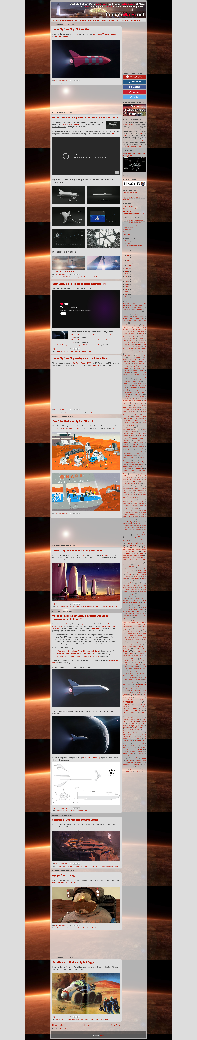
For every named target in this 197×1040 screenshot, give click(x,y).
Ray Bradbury (135, 657)
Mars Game (138, 555)
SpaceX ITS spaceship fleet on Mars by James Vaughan (78, 550)
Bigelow (128, 354)
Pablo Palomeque (140, 631)
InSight (132, 470)
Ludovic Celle (126, 516)
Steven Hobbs (140, 717)
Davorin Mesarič (133, 407)
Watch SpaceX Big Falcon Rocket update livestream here (79, 283)
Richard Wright (134, 666)
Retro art (107, 1019)
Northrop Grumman (138, 619)
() (69, 124)
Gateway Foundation (138, 446)
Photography (126, 649)
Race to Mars (126, 657)
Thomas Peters (129, 742)
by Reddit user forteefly (91, 758)
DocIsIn (137, 414)
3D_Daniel (134, 303)
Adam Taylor (141, 307)
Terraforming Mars (139, 727)
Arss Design (133, 336)
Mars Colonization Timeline (64, 20)
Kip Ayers (142, 501)
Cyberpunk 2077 (127, 400)
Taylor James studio (128, 725)
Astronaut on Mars (61, 516)
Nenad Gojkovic (140, 613)
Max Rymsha (135, 589)
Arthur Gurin (141, 340)
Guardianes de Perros (128, 459)
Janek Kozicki (142, 481)
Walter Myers (129, 760)
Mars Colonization (72, 516)
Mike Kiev (131, 596)
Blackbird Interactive (128, 355)
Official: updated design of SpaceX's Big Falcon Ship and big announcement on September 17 (80, 617)
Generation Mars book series (130, 448)
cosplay (133, 398)
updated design (87, 624)
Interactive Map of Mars (130, 192)
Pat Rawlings (141, 635)
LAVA (133, 507)
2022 (126, 276)
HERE (113, 134)
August (129, 243)
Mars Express (140, 553)
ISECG (139, 475)
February (129, 263)
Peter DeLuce (140, 642)
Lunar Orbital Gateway (129, 520)
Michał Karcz (126, 594)
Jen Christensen (137, 485)
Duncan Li (143, 420)
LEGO (136, 508)
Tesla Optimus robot (138, 731)
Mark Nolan (128, 529)
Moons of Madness (139, 604)
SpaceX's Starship (128, 206)
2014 (126, 297)
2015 (126, 294)
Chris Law (132, 383)
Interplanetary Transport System (65, 606)
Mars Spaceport (89, 866)
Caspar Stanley (134, 376)
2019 (126, 284)
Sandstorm (133, 683)
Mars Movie (126, 565)
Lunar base (131, 518)
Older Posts (115, 1025)
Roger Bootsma (140, 671)
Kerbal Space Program (130, 499)
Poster (131, 653)
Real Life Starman (133, 659)
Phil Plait (140, 644)
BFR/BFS (58, 83)
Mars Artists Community (130, 225)
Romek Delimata (140, 673)
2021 (126, 279)
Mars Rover (89, 1019)
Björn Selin (142, 354)
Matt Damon (126, 585)
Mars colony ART (80, 20)
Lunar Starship (127, 522)
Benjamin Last (133, 352)
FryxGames (126, 444)
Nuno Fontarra (136, 620)
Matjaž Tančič (131, 583)
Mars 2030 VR (136, 533)
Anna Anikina (141, 331)
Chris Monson (140, 383)
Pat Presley (133, 635)
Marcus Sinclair (142, 523)
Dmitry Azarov (128, 413)
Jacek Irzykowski (129, 477)
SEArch (137, 686)
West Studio (141, 762)
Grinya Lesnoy (134, 457)
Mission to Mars (140, 598)
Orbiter (136, 628)
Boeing (142, 359)
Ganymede (126, 446)
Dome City (143, 414)
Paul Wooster (138, 639)
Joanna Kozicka (140, 486)
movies (141, 133)
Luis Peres (135, 516)
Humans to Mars (133, 464)
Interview (133, 475)
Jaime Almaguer (127, 479)
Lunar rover (141, 520)
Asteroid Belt (143, 342)
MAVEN (127, 589)
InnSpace (125, 470)
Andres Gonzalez (136, 327)
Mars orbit (131, 567)
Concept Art (138, 394)
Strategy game (135, 719)
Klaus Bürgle (126, 503)
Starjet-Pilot (134, 708)
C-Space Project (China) (138, 368)
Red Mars (127, 660)
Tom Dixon (141, 745)
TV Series (137, 749)
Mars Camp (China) (137, 539)
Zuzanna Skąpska (141, 769)
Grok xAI (142, 457)
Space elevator (129, 697)
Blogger (102, 1035)
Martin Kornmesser (139, 580)
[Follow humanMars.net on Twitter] (134, 98)
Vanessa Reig (140, 753)
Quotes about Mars (139, 655)
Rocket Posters (142, 670)
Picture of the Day (73, 83)
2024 (126, 271)
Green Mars (141, 455)
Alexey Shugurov (127, 320)
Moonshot (125, 605)
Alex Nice (127, 314)
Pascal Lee (143, 633)
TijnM (143, 743)
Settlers (144, 690)
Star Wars (141, 706)
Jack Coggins (71, 1019)
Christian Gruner (136, 385)
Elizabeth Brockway (136, 424)
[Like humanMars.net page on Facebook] (134, 88)
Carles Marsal (126, 372)
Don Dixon (128, 416)
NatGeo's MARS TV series (136, 609)
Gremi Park (126, 457)
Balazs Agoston (131, 350)
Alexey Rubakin (140, 318)
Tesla (137, 729)
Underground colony (112, 866)
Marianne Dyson (129, 525)
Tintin (77, 34)
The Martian (137, 738)
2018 (126, 286)
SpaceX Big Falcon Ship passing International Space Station (80, 358)
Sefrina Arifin (135, 688)
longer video (94, 365)
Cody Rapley (140, 390)
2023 (126, 274)
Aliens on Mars (134, 322)
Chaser (131, 379)
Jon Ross (134, 492)
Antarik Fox (141, 333)
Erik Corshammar (129, 427)
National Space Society (129, 613)
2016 (126, 292)
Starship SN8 (133, 714)
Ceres (128, 378)
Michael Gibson (141, 593)
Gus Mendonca (140, 459)
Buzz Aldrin (126, 368)
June (128, 253)
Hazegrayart (65, 412)
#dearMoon (59, 277)
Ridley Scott (128, 668)
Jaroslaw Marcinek (130, 483)
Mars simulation (131, 572)
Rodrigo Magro (129, 671)
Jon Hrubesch (126, 492)
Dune (126, 422)
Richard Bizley (135, 664)
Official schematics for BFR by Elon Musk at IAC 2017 (76, 654)
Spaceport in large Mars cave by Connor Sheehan (75, 819)
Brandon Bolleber (127, 363)
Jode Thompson (135, 488)
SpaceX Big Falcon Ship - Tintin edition (70, 29)
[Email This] (73, 80)
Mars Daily (126, 199)
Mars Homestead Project (130, 559)
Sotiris (138, 694)
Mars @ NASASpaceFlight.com (132, 197)
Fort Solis (134, 442)
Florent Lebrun (136, 440)
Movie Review (133, 605)
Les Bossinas (132, 510)
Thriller (137, 742)
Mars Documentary (141, 549)
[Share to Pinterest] (79, 80)
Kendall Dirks (143, 497)
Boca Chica (133, 359)
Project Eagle (140, 653)
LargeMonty (143, 505)
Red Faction (143, 659)
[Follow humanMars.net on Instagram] (134, 83)
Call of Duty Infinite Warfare (130, 370)
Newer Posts (57, 1025)
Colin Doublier (127, 392)
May (128, 255)
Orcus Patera (143, 628)
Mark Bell (127, 527)
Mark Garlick (135, 527)
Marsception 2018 (139, 576)
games (125, 135)
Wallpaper (143, 758)
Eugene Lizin (141, 431)
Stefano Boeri (128, 716)
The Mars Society (137, 736)
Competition (126, 394)
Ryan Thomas (128, 679)
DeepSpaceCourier (127, 409)
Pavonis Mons (136, 641)
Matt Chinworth (90, 516)
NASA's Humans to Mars (130, 209)
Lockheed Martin (142, 510)
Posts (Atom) (64, 1029)
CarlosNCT (136, 372)
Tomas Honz (126, 747)
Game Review (141, 444)
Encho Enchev (133, 426)
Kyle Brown (135, 505)
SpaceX (118, 20)
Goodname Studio (127, 453)
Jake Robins (137, 479)
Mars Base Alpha (135, 20)
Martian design (134, 578)
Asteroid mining (129, 344)
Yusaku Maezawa (114, 277)
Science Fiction (140, 685)
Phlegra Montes (132, 646)
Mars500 (128, 576)
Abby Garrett (138, 305)
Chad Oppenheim (136, 378)
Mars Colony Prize (137, 547)
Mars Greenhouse (137, 557)
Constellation (126, 398)
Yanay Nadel (126, 768)
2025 (126, 269)
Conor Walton (140, 396)
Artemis (132, 338)
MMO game (126, 600)
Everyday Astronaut (128, 433)
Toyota (127, 749)
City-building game (133, 387)
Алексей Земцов (129, 771)
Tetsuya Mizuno (127, 732)
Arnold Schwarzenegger (138, 335)
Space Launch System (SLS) (133, 699)
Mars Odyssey (137, 565)
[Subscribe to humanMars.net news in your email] (134, 78)
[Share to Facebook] (78, 80)
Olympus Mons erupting (63, 875)
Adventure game (137, 309)
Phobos (141, 646)
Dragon (136, 420)
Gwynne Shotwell (127, 460)
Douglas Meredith (140, 418)
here (114, 428)
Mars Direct (126, 232)
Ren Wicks (128, 662)
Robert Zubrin (132, 670)
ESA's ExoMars (127, 211)
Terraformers (126, 727)
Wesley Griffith (132, 762)
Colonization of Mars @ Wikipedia (133, 220)
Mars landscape (139, 561)
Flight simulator (127, 440)
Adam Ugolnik (126, 309)
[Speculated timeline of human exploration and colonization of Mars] (134, 115)
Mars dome (131, 551)
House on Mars (130, 462)
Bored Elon (134, 361)
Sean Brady (130, 686)
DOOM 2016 (136, 416)
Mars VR (136, 574)
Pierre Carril (137, 651)
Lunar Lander (141, 518)
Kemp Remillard (134, 497)
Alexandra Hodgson (128, 318)
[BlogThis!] (75, 80)
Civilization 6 (143, 387)
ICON (131, 466)
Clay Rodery (129, 389)
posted (64, 624)
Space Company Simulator (139, 696)
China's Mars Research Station (131, 381)
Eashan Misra (134, 422)
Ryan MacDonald (142, 677)
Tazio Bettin (141, 725)
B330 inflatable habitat (134, 348)
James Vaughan (79, 606)
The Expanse (127, 734)
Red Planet (134, 660)
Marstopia (125, 578)
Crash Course (141, 398)
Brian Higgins (134, 365)
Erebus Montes (142, 426)
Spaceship (82, 83)
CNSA (132, 390)
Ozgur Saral (131, 631)
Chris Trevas (126, 385)
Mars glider (126, 557)
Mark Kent (143, 527)
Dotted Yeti (131, 418)
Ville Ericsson (136, 755)
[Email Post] (70, 80)
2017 (126, 289)
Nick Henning (135, 615)
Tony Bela (134, 747)
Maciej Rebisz (140, 521)
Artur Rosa (126, 342)
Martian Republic (128, 227)
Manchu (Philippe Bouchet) (130, 523)
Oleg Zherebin (131, 622)
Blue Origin (131, 357)
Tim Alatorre (126, 745)
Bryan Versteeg (138, 367)
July (128, 250)
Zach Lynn (132, 769)
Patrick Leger (126, 637)
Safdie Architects (138, 679)
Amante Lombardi (135, 324)
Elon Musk (72, 277)
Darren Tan (126, 405)
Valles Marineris (128, 753)
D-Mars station (137, 400)
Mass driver (137, 582)
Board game (139, 357)
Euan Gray (133, 431)
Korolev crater (126, 505)
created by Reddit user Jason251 (64, 882)
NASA (136, 608)
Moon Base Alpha (134, 602)
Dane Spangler (136, 402)
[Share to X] (76, 80)
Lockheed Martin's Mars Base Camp (133, 213)
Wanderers (138, 760)
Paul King (143, 637)
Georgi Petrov (129, 449)
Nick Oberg (138, 617)
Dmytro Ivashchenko (128, 414)
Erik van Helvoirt (140, 427)
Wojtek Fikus (140, 766)
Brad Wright (142, 361)
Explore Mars (127, 229)
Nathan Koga (126, 611)
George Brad (143, 448)
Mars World (143, 574)
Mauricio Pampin (142, 587)
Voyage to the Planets (133, 758)
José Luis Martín (142, 494)
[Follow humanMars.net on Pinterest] (134, 93)
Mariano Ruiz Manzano (140, 525)
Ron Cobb (125, 675)
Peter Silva (133, 644)
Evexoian (138, 433)
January (129, 265)
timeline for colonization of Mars (132, 146)
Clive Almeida (140, 389)
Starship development (102, 277)
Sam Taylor (132, 681)
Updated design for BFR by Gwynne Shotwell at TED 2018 (77, 345)
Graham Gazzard (139, 453)
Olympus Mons (82, 928)
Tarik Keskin (141, 723)
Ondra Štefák (126, 624)
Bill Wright (134, 354)
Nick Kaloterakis (129, 617)
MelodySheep (133, 591)
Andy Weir (132, 331)
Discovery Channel (132, 411)
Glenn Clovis (140, 451)
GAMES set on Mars (108, 20)
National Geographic (137, 611)
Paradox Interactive (133, 633)
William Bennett (127, 764)
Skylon (134, 692)
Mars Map (126, 563)
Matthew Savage (132, 587)
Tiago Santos (136, 743)
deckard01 (141, 407)
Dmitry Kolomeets (139, 413)
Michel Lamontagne (137, 594)
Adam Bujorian (132, 307)
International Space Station (77, 412)
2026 (126, 241)
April (128, 258)
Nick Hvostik (143, 615)
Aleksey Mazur (142, 313)
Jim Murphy (131, 486)
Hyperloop (141, 464)
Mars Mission (137, 563)
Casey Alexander (135, 374)
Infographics (79, 277)
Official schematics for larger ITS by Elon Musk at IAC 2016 (78, 651)
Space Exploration (74, 351)
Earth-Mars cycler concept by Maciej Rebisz (135, 246)
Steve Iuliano (131, 717)
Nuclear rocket (126, 620)
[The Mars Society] (134, 186)
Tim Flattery (134, 745)
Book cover (126, 361)
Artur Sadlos (134, 342)
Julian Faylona (137, 496)
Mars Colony (82, 516)
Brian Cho (125, 365)
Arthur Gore (132, 340)
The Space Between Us (140, 740)
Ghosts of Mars (140, 449)
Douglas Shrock (127, 420)
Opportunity (137, 626)
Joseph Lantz (128, 496)
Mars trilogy (129, 574)
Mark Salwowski (137, 529)
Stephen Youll (137, 716)
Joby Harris (126, 488)
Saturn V (142, 682)
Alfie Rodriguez (137, 320)
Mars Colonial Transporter (138, 541)
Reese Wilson (142, 660)
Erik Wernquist (127, 429)
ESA (139, 429)
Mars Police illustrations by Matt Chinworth (72, 421)
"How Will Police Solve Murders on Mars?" (67, 428)
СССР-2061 (138, 771)
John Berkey (132, 490)
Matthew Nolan (136, 585)
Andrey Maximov (135, 329)
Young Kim (136, 768)
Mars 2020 (133, 531)
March (129, 260)
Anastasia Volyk (134, 325)
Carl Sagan (142, 370)
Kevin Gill (125, 501)
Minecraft (132, 598)
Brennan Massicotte (139, 363)
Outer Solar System (136, 630)
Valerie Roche (141, 751)
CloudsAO (125, 390)
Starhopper (126, 708)
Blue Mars (139, 355)
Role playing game (128, 673)
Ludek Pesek (141, 514)
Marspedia (126, 195)
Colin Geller (140, 392)
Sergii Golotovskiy (135, 690)
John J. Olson (140, 490)
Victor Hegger (126, 755)
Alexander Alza (135, 314)
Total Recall (143, 747)
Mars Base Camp (131, 537)
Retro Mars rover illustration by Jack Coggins (73, 962)
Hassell (135, 460)
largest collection (128, 124)
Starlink (142, 708)
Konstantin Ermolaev (138, 503)
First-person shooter (137, 438)
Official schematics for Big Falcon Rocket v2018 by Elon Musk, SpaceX (85, 117)
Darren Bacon (140, 403)
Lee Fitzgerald (127, 508)
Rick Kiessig (143, 666)
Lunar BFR (95, 628)
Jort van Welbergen (130, 494)
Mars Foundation (127, 555)
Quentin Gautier (127, 655)
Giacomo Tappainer (128, 451)
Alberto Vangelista (132, 313)
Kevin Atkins (141, 499)
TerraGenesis (130, 729)
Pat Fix (126, 635)
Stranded (125, 719)
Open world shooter (136, 624)
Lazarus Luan (140, 507)
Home (86, 1025)
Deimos (137, 409)
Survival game (135, 721)
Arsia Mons (126, 336)
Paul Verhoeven (129, 639)
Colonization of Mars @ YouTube (132, 222)
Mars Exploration (72, 928)
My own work (142, 605)
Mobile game (135, 600)
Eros (134, 429)
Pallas (124, 633)
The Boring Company (138, 732)
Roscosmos (133, 677)
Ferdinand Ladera (136, 437)
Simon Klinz (128, 692)
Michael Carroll (131, 593)
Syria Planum (131, 723)
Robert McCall (137, 668)
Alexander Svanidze (138, 316)
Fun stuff (64, 83)
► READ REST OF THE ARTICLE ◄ (63, 271)
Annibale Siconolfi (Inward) (129, 333)
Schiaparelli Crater (127, 684)
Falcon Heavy (126, 437)
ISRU (144, 475)
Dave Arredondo (135, 405)
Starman (125, 710)
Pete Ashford (132, 642)
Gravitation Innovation (129, 455)
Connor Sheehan (60, 866)
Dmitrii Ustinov (142, 411)
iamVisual (125, 466)
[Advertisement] (86, 99)
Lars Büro (127, 507)
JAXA (139, 483)
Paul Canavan (135, 637)
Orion (126, 630)
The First (136, 734)
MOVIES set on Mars (94, 20)
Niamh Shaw (126, 615)
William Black (136, 764)
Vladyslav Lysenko (135, 757)
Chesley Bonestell (140, 379)
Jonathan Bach (142, 492)
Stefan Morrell (142, 714)
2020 (126, 281)
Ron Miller (133, 675)
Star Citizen (133, 706)
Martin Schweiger (127, 582)
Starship (125, 20)
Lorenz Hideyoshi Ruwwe (131, 512)
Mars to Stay (127, 234)
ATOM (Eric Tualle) (136, 346)
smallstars (131, 694)
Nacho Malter (128, 607)
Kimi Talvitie (133, 501)
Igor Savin (137, 466)
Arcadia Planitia (127, 335)
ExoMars (133, 435)
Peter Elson (126, 644)
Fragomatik (141, 442)
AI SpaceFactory (137, 311)
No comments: (63, 80)
